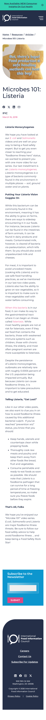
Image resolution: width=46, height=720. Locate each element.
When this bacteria (16, 307)
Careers (24, 651)
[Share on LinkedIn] (14, 107)
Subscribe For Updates (24, 662)
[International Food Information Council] (15, 18)
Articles (29, 34)
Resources (17, 34)
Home (6, 34)
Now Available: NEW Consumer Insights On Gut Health (20, 5)
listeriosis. (18, 321)
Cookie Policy (32, 696)
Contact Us (24, 656)
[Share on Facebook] (4, 107)
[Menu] (40, 18)
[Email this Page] (19, 107)
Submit (15, 600)
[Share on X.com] (9, 107)
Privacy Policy (14, 696)
